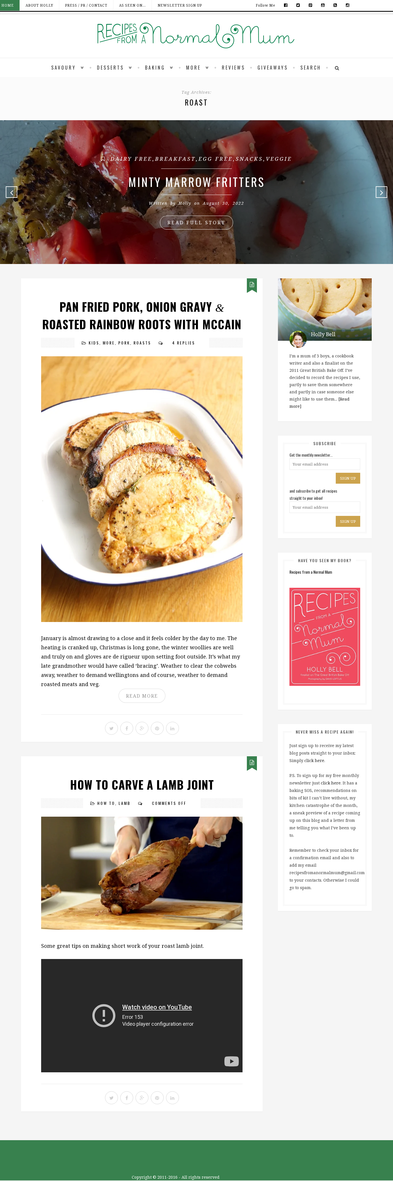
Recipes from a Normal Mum (310, 572)
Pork (124, 343)
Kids (94, 343)
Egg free (216, 158)
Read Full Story (196, 222)
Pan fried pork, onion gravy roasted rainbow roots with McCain (141, 315)
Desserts (110, 67)
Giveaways (272, 67)
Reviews (233, 67)
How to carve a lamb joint (142, 784)
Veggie (279, 158)
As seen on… (132, 5)
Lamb (125, 803)
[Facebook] (286, 5)
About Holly (39, 5)
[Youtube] (323, 5)
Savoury (63, 67)
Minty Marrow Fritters (196, 181)
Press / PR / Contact (86, 5)
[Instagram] (346, 5)
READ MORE (142, 696)
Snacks (249, 158)
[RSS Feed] (335, 5)
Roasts (142, 343)
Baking (155, 67)
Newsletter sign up (180, 5)
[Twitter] (298, 5)
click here (314, 760)
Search (310, 67)
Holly (185, 203)
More (193, 67)
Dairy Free (131, 158)
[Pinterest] (310, 5)
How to (106, 803)
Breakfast (175, 158)
